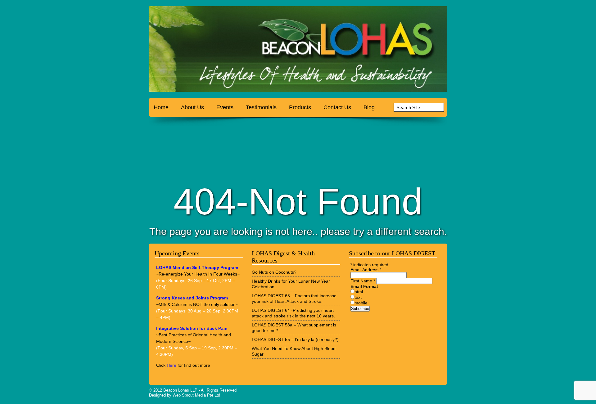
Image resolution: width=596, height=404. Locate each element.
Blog (369, 107)
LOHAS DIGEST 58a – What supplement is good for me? (294, 327)
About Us (192, 107)
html (358, 291)
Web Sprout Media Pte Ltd (196, 395)
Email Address (365, 269)
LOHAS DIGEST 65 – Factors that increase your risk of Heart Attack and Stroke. (294, 298)
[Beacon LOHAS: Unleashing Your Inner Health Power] (188, 50)
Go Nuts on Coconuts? (274, 272)
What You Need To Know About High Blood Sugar (294, 351)
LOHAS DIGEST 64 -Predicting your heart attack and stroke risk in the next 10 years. (293, 313)
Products (300, 107)
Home (161, 107)
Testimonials (261, 107)
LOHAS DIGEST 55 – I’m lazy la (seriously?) (295, 339)
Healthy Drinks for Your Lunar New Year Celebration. (291, 284)
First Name (362, 280)
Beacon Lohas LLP (180, 390)
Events (224, 107)
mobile (361, 302)
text (358, 297)
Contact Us (337, 107)
